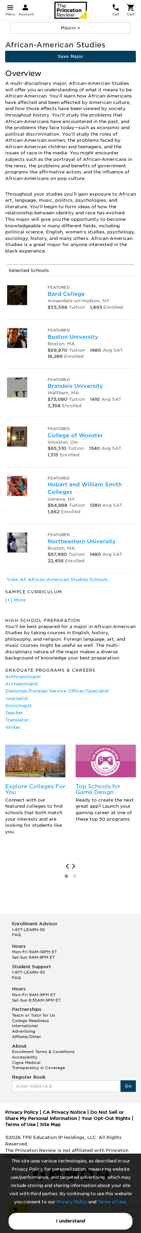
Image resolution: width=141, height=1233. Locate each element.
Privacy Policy (71, 1201)
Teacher (14, 712)
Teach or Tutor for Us (33, 1015)
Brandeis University (75, 386)
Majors (69, 27)
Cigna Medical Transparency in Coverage (38, 1065)
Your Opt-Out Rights (105, 1118)
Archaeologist (21, 683)
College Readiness (30, 1020)
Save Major (70, 56)
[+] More (15, 600)
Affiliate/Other (26, 1036)
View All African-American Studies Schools (57, 579)
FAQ (16, 934)
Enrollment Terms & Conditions (43, 1051)
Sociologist (18, 705)
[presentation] (67, 866)
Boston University (73, 337)
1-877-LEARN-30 (28, 929)
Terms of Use (112, 1201)
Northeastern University (82, 541)
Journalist (16, 698)
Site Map (50, 1124)
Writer (13, 727)
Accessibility (24, 1057)
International (25, 1025)
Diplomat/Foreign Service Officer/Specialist (57, 691)
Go (128, 1086)
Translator (17, 719)
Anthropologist (23, 676)
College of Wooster (75, 435)
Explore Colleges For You (35, 789)
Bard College (66, 294)
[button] (66, 876)
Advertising (23, 1031)
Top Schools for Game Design (98, 789)
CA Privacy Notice (64, 1112)
